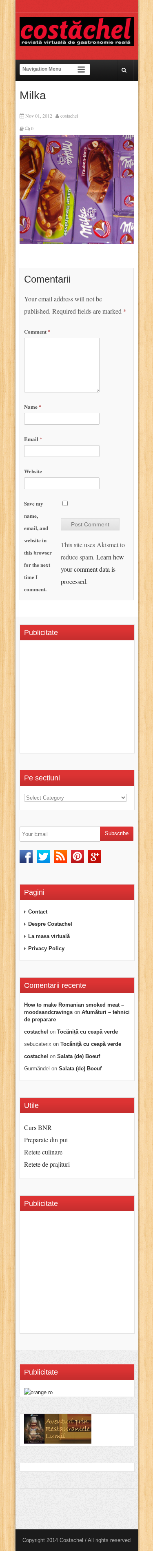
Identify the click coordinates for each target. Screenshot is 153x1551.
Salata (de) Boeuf (78, 1056)
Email (33, 439)
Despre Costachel (50, 924)
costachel (69, 115)
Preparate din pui (46, 1139)
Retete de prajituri (47, 1164)
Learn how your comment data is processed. (92, 569)
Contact (37, 912)
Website (33, 471)
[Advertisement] (88, 699)
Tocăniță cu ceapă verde (87, 1032)
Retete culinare (43, 1152)
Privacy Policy (46, 948)
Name (33, 406)
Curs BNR (38, 1127)
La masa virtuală (49, 936)
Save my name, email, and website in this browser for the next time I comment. (38, 546)
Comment (37, 331)
